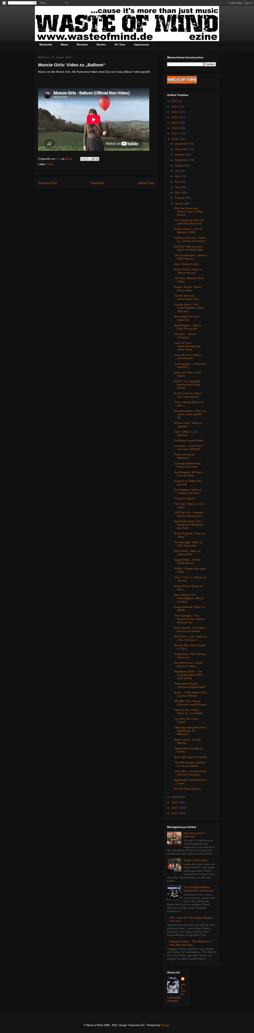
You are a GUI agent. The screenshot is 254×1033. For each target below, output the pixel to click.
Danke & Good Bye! (196, 860)
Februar (180, 197)
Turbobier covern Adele (188, 440)
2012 (175, 813)
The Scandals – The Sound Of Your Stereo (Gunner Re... (189, 619)
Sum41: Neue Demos (187, 788)
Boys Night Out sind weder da (186, 318)
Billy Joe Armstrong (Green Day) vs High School (188, 212)
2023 (175, 101)
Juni (178, 176)
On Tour (119, 44)
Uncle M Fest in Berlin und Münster (188, 356)
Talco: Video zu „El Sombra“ (185, 433)
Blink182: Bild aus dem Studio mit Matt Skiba (189, 248)
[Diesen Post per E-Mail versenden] (82, 159)
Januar (179, 203)
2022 (175, 106)
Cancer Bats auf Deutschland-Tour (186, 297)
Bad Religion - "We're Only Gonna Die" (187, 327)
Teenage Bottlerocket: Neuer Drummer (187, 465)
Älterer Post (146, 183)
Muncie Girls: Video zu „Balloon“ (188, 424)
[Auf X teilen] (90, 159)
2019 (175, 122)
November (182, 149)
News (64, 44)
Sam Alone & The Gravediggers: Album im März (188, 598)
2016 (175, 139)
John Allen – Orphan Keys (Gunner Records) (190, 773)
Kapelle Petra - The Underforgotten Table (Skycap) (189, 308)
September (182, 160)
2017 (175, 133)
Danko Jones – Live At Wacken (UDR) (188, 230)
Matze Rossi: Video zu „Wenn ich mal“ (188, 271)
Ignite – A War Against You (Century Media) (190, 694)
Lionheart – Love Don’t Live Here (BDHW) (188, 447)
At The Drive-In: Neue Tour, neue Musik (187, 395)
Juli (177, 170)
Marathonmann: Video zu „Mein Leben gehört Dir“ (190, 414)
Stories (101, 44)
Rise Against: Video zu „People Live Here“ (188, 491)
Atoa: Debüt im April (186, 264)
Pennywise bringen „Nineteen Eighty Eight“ (190, 685)
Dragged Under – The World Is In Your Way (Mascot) (190, 943)
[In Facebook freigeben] (93, 159)
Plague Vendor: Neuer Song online (188, 288)
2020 (175, 117)
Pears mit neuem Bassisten (184, 456)
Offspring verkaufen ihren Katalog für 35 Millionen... (190, 731)
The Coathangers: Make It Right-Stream (190, 257)
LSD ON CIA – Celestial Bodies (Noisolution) (188, 514)
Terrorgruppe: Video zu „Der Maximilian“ (188, 544)
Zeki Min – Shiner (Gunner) (185, 336)
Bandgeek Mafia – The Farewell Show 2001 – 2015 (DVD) (189, 675)
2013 (175, 807)
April (178, 187)
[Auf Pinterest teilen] (97, 159)
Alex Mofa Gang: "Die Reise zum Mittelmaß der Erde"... (189, 525)
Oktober (180, 154)
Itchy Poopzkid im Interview (195, 835)
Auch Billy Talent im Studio (190, 757)
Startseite (45, 44)
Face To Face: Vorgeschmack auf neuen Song (187, 346)
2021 (175, 111)
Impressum (141, 44)
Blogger (165, 1025)
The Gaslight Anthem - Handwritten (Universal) (198, 889)
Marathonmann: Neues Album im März (188, 664)
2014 (175, 802)
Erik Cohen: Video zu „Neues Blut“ (187, 552)
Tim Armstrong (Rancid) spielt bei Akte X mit (189, 222)
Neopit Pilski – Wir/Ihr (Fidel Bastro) (187, 561)
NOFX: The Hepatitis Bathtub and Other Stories (187, 385)
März (178, 192)
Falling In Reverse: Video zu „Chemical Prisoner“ (190, 239)
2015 (175, 797)
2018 (175, 128)
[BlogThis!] (86, 159)
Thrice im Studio (184, 498)
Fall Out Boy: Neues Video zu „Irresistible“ (189, 711)
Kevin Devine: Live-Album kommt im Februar (190, 629)
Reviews (82, 44)
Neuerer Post (47, 183)
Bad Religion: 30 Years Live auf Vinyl (188, 474)
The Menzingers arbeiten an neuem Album (190, 764)
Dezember (182, 143)
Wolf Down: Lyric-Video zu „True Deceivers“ (190, 638)
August (179, 165)
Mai (177, 181)
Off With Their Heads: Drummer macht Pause (190, 702)
